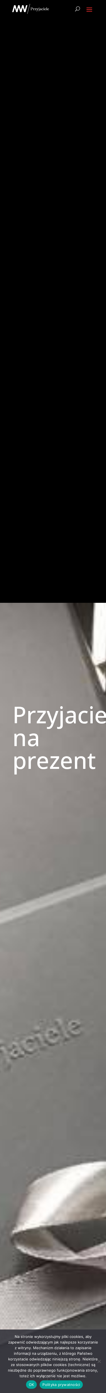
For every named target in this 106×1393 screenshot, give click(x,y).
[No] (99, 1361)
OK (31, 1384)
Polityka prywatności (61, 1384)
